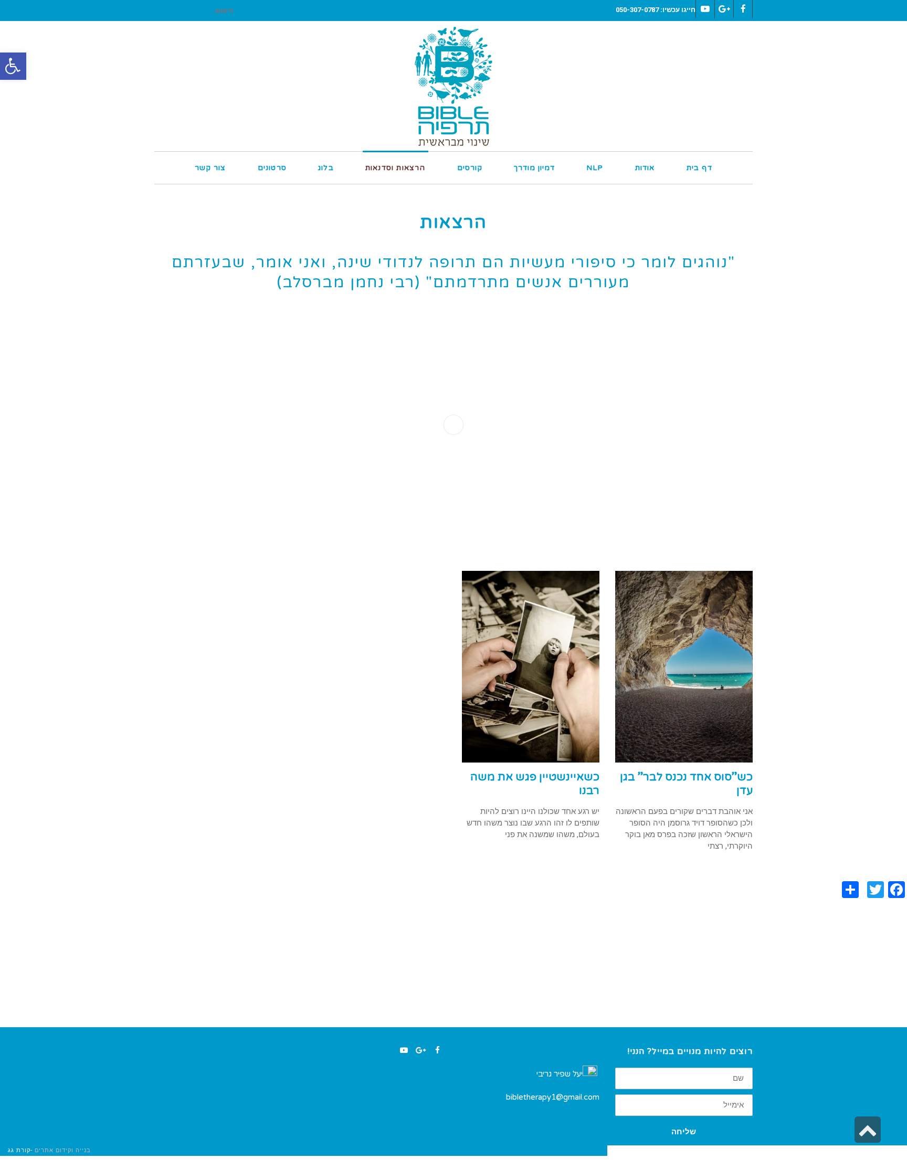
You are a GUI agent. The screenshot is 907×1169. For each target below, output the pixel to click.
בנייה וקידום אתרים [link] (63, 1150)
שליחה (683, 1131)
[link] (13, 66)
